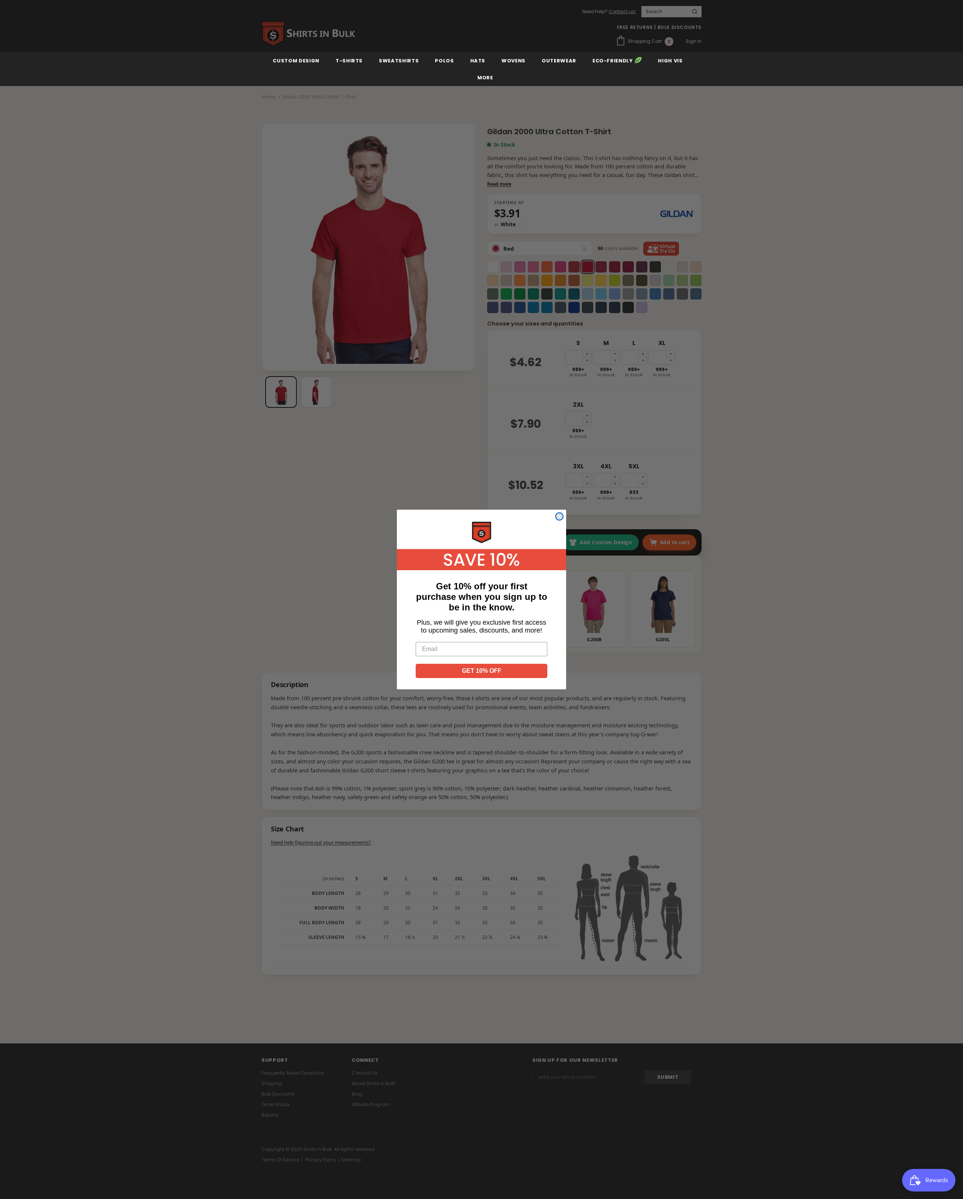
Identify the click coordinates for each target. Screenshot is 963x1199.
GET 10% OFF (481, 671)
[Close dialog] (559, 516)
